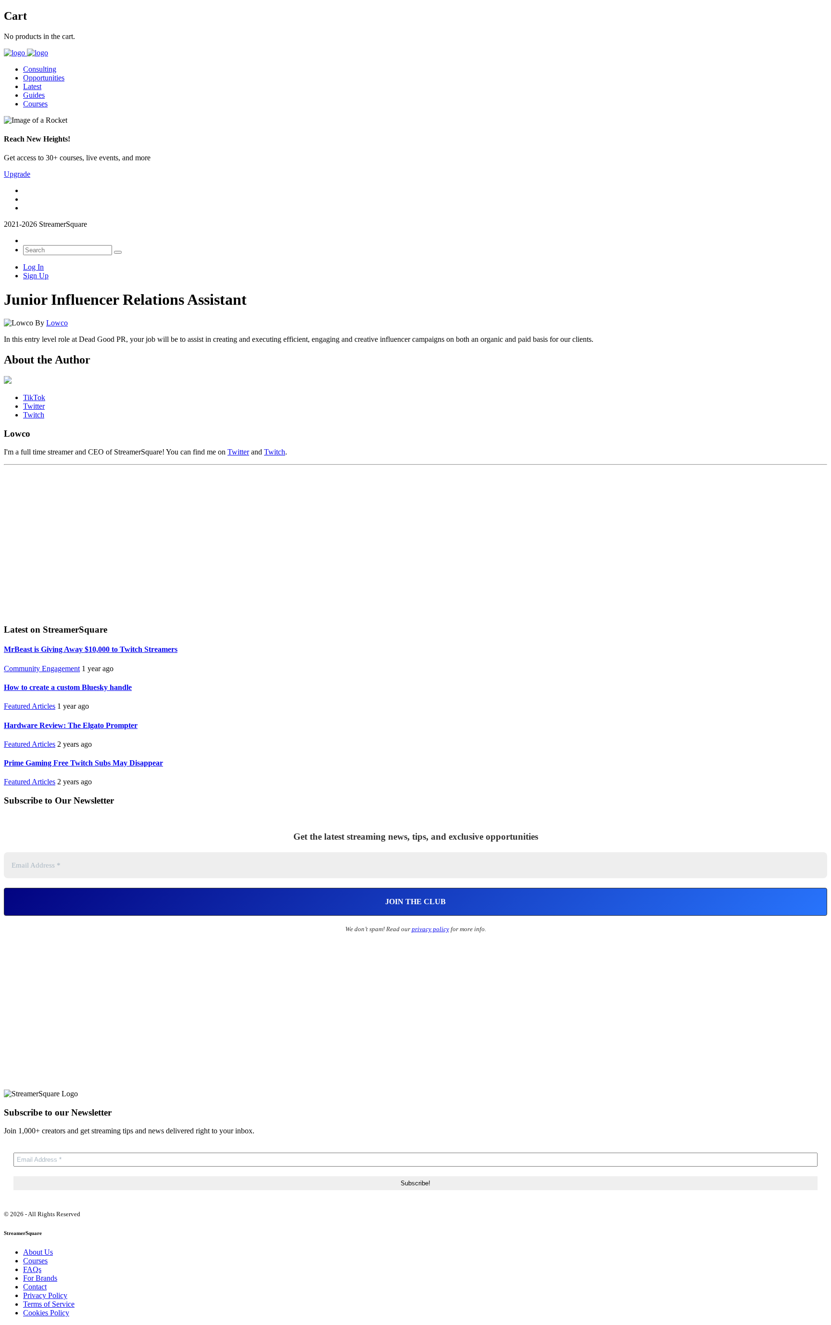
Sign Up (36, 276)
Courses (35, 104)
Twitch (274, 452)
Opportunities (43, 78)
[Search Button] (118, 252)
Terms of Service (49, 1304)
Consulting (39, 69)
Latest (32, 86)
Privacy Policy (45, 1295)
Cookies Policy (46, 1313)
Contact (35, 1287)
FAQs (32, 1269)
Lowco (57, 323)
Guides (34, 95)
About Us (38, 1252)
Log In (33, 267)
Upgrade (17, 174)
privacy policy (430, 929)
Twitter (238, 452)
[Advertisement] (415, 541)
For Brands (40, 1278)
